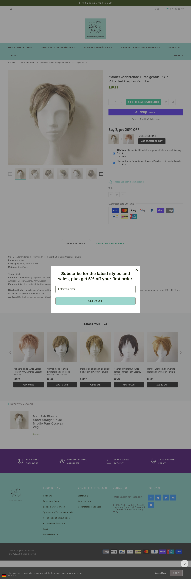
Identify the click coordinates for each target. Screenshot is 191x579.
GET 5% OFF (95, 301)
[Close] (136, 269)
